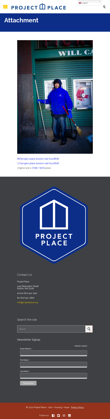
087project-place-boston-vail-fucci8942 (38, 158)
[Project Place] (56, 6)
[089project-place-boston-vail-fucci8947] (55, 97)
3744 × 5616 (38, 167)
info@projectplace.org (27, 302)
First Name (25, 360)
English (84, 3)
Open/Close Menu (5, 6)
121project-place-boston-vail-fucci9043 (38, 163)
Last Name (25, 371)
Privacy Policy (77, 407)
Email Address (26, 349)
